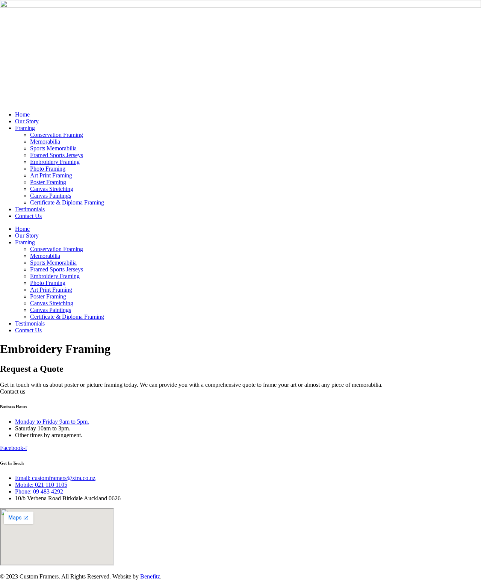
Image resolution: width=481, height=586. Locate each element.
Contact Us (28, 216)
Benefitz (150, 576)
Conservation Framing (56, 135)
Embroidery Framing (55, 162)
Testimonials (30, 209)
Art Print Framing (51, 175)
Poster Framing (48, 182)
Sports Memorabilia (53, 148)
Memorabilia (45, 141)
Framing (25, 128)
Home (22, 114)
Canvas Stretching (51, 189)
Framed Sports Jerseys (56, 155)
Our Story (27, 121)
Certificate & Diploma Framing (67, 202)
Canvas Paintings (50, 195)
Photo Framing (47, 168)
